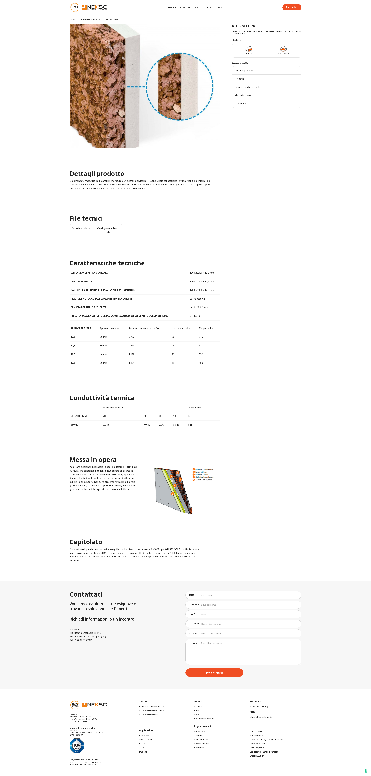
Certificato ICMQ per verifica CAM (266, 739)
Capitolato (240, 103)
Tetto (142, 747)
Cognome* (193, 604)
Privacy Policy (256, 735)
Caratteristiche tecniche (248, 87)
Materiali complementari (261, 717)
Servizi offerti (200, 731)
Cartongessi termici (148, 714)
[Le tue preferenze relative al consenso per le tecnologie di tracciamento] (366, 771)
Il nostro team (201, 739)
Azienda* (193, 633)
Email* (191, 614)
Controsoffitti (145, 739)
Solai (196, 710)
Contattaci (292, 7)
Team (219, 7)
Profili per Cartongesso (261, 706)
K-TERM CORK (112, 19)
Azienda (209, 7)
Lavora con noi (201, 743)
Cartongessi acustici (204, 718)
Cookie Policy (256, 731)
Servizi (198, 7)
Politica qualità (257, 747)
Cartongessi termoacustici (91, 19)
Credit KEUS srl (257, 755)
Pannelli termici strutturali (151, 706)
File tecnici (240, 78)
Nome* (191, 595)
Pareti (197, 714)
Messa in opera (243, 95)
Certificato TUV (257, 743)
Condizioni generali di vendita (264, 751)
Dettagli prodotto (244, 70)
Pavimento (144, 735)
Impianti (198, 706)
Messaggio (193, 643)
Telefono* (193, 624)
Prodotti (73, 19)
